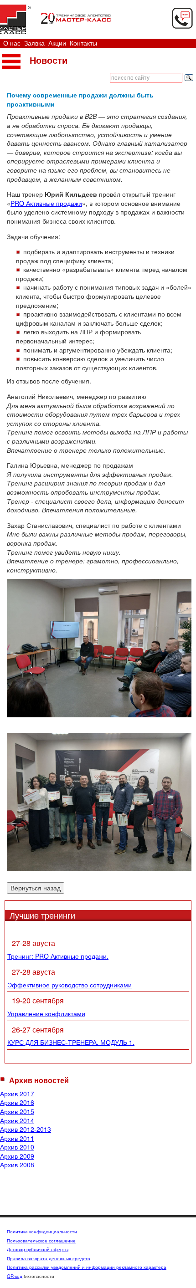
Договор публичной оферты (37, 1249)
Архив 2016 (17, 1102)
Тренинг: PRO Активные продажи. (57, 956)
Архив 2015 (17, 1111)
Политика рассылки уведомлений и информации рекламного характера (86, 1267)
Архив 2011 (17, 1138)
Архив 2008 (17, 1164)
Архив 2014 (17, 1120)
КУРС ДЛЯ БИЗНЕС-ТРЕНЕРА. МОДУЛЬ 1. (70, 1042)
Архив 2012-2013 (25, 1129)
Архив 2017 (17, 1093)
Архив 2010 (17, 1146)
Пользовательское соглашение (41, 1240)
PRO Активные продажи (46, 203)
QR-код (14, 1276)
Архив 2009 (17, 1155)
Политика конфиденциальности (42, 1231)
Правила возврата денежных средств (48, 1258)
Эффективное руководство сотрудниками (69, 984)
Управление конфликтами (46, 1013)
